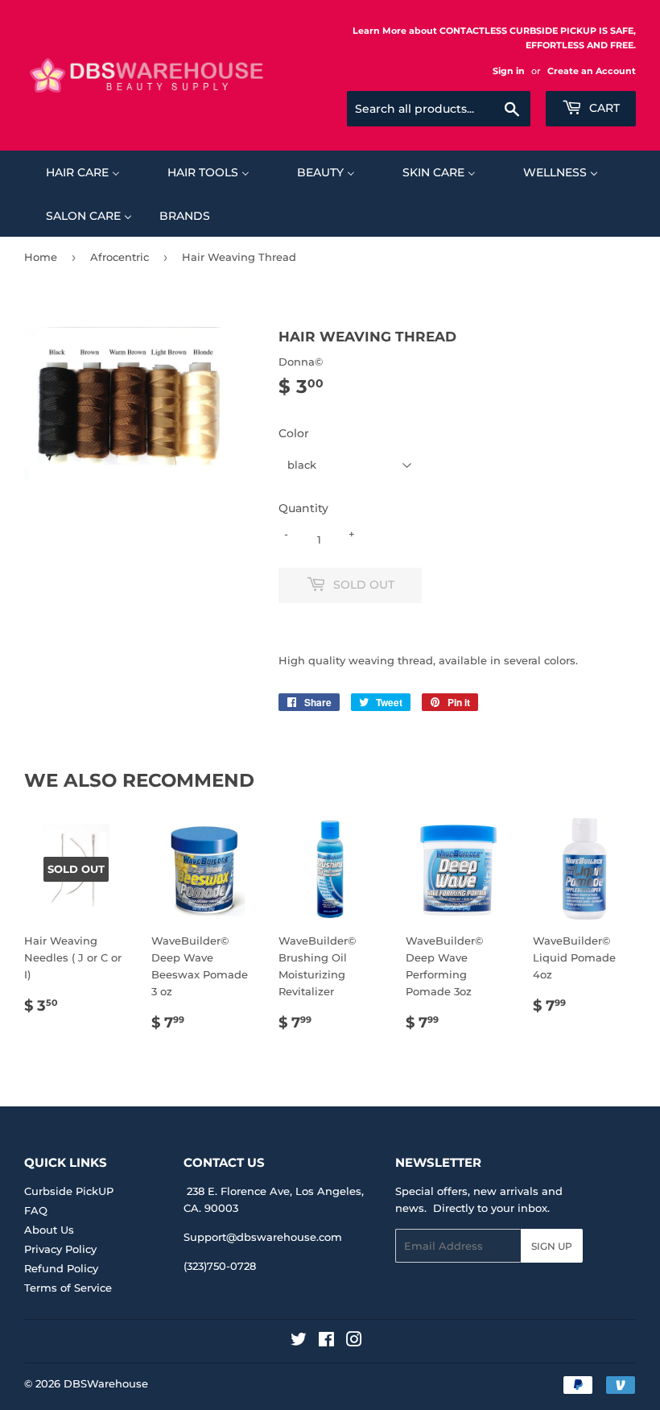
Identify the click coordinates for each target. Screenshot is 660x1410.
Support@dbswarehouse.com (263, 1236)
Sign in (509, 70)
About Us (49, 1229)
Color (293, 433)
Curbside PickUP (68, 1191)
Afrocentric (119, 256)
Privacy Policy (60, 1249)
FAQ (35, 1210)
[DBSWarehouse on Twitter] (299, 1341)
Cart (603, 108)
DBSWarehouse (106, 1383)
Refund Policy (61, 1268)
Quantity (303, 508)
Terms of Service (68, 1287)
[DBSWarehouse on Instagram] (354, 1341)
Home (40, 256)
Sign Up (551, 1246)
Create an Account (591, 70)
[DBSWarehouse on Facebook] (326, 1341)
